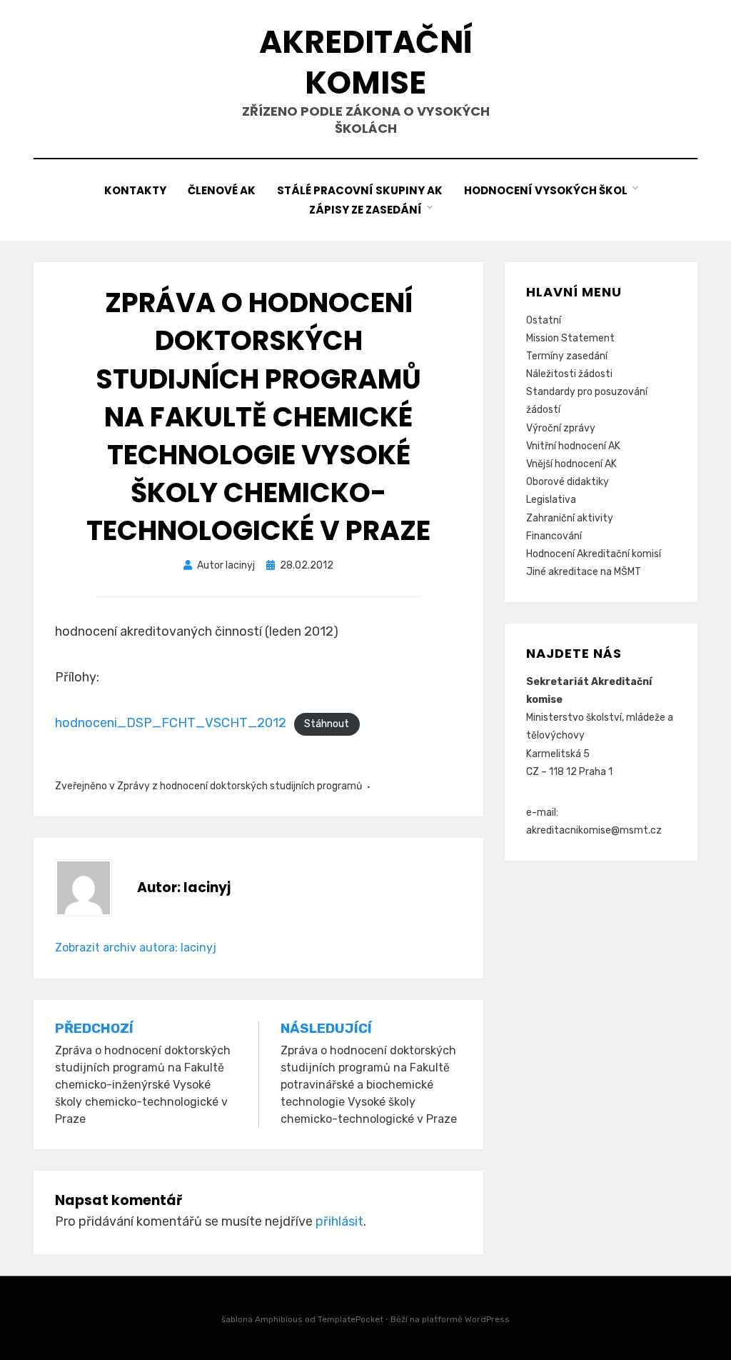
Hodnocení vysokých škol (545, 190)
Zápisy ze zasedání (365, 209)
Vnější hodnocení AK (571, 464)
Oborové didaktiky (567, 482)
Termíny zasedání (567, 356)
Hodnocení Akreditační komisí (593, 554)
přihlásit (339, 1221)
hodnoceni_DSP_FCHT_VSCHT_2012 (170, 723)
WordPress (487, 1319)
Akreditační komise (366, 62)
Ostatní (543, 320)
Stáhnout (326, 724)
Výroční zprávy (560, 428)
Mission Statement (570, 338)
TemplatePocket (350, 1319)
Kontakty (135, 190)
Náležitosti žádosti (569, 374)
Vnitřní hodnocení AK (573, 446)
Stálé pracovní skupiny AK (360, 190)
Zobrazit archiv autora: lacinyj (135, 947)
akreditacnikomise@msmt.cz (594, 830)
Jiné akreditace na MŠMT (583, 572)
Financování (554, 536)
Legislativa (551, 500)
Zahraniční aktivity (569, 518)
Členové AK (222, 190)
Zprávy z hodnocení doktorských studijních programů (239, 786)
